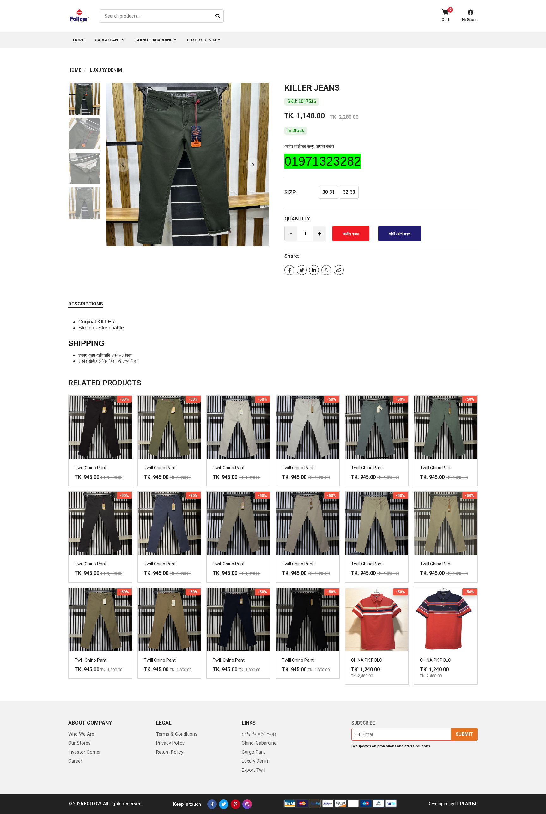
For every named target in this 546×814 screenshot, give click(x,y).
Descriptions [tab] (85, 304)
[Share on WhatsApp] (326, 270)
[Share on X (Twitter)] (302, 270)
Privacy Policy (170, 743)
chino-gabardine (154, 40)
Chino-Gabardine (259, 743)
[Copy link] (339, 270)
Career (75, 761)
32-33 (349, 192)
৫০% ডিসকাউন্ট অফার (259, 734)
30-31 (329, 192)
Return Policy (169, 752)
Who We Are (81, 734)
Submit (464, 734)
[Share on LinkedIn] (314, 270)
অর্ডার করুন (351, 233)
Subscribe (363, 723)
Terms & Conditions (176, 734)
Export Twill (253, 770)
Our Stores (79, 743)
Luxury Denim (202, 40)
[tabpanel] (187, 164)
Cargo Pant (108, 40)
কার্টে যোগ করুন (399, 233)
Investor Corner (84, 752)
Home (78, 40)
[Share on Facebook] (289, 270)
